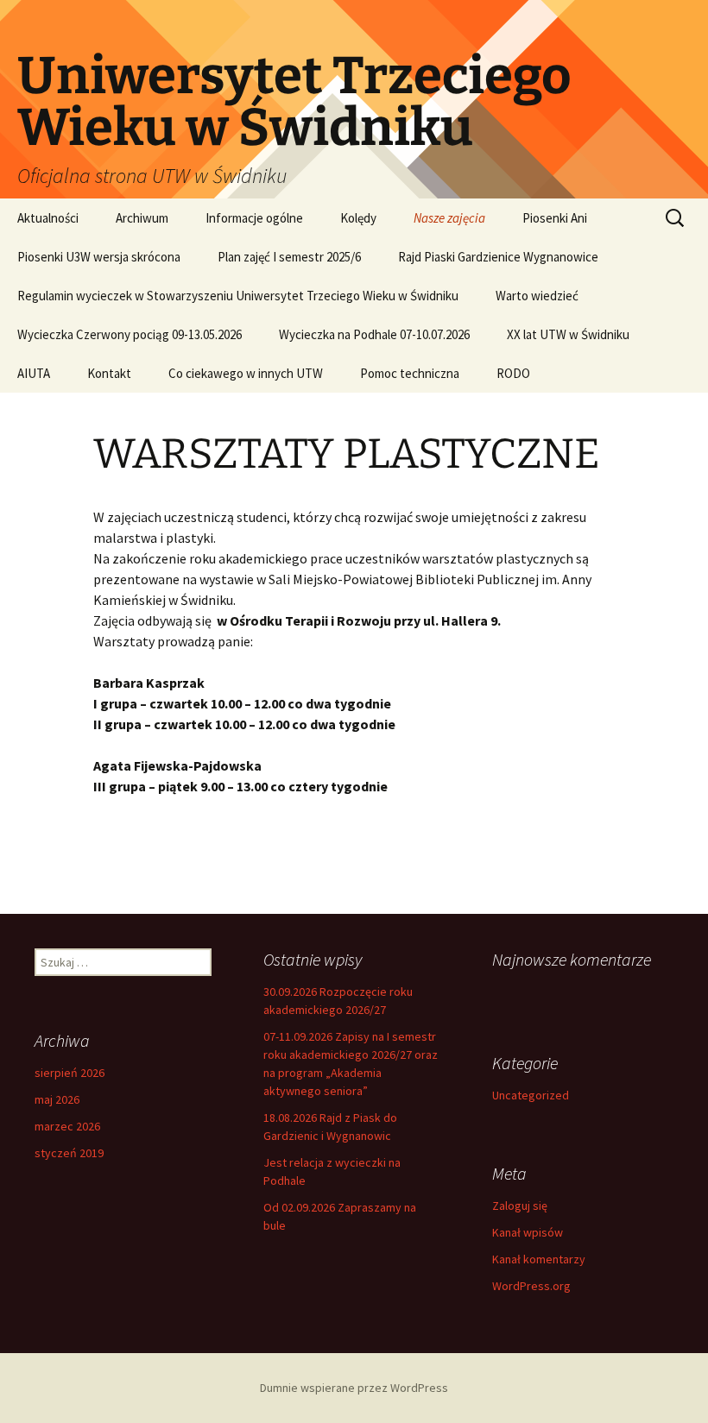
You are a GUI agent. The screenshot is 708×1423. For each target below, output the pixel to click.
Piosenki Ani (554, 218)
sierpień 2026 (69, 1072)
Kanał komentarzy (538, 1259)
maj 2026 (57, 1099)
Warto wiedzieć (537, 295)
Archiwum (142, 218)
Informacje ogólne (254, 218)
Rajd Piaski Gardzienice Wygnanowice (498, 257)
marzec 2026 (67, 1126)
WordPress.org (531, 1286)
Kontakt (109, 373)
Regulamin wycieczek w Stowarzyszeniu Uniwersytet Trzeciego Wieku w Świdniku (237, 295)
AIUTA (33, 373)
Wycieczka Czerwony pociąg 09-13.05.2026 (129, 334)
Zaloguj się (519, 1205)
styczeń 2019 (69, 1153)
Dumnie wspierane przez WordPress (354, 1387)
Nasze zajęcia (449, 218)
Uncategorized (530, 1095)
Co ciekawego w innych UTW (245, 373)
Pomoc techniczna (409, 373)
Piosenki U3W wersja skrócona (98, 257)
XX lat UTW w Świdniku (568, 334)
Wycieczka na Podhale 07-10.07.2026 (374, 334)
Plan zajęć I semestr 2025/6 (289, 257)
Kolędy (358, 218)
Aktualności (48, 218)
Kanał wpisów (527, 1232)
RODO (513, 373)
